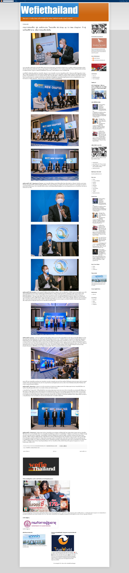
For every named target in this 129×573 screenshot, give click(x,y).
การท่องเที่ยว (28, 447)
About (94, 267)
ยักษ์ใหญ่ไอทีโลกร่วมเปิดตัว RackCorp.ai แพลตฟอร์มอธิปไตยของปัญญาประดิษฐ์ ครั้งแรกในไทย (99, 108)
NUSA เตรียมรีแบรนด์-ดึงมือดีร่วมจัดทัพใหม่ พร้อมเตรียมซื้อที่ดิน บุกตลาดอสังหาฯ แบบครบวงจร (102, 252)
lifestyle (35, 447)
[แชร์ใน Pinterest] (66, 446)
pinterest (94, 302)
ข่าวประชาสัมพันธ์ (96, 180)
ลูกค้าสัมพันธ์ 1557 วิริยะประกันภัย (99, 164)
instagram (95, 304)
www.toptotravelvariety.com (99, 60)
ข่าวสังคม (94, 186)
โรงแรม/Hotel (95, 188)
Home (94, 179)
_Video (94, 191)
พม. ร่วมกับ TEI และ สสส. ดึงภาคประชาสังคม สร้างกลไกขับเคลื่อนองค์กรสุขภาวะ (102, 239)
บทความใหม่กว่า (26, 451)
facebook (94, 299)
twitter (94, 301)
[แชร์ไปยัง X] (63, 446)
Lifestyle (94, 183)
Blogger (73, 563)
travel (38, 447)
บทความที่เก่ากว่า (83, 451)
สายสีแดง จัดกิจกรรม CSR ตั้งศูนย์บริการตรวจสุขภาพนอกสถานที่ (102, 133)
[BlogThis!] (61, 446)
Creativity (32, 447)
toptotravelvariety (96, 77)
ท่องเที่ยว (94, 182)
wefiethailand (95, 162)
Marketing (95, 185)
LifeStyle (94, 190)
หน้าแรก (54, 451)
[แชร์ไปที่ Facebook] (64, 446)
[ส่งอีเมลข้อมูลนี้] (60, 446)
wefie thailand (97, 58)
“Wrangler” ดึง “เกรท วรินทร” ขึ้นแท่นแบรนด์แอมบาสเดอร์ (102, 121)
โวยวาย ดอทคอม (96, 78)
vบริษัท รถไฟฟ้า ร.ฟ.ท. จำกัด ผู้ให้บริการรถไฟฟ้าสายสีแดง (99, 166)
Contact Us (95, 269)
